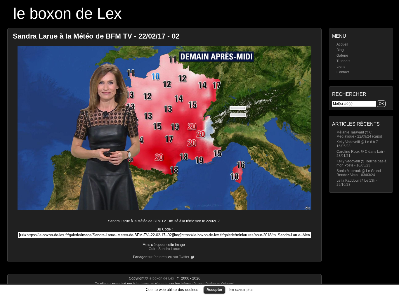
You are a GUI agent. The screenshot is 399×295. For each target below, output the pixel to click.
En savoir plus (241, 289)
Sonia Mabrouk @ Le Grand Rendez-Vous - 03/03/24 (358, 173)
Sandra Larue (169, 249)
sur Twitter (181, 257)
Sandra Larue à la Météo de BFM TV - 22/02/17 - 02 (96, 36)
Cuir (152, 249)
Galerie (342, 55)
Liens (340, 67)
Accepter (214, 289)
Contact (342, 72)
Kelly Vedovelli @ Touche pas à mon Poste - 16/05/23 (361, 163)
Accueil (342, 44)
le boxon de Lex (67, 13)
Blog (340, 50)
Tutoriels (343, 61)
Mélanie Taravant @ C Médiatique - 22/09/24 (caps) (359, 134)
